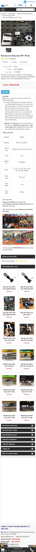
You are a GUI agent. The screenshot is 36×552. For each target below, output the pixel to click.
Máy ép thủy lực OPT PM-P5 (27, 313)
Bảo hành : (9, 72)
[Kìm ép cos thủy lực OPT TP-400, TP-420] (27, 355)
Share (5, 62)
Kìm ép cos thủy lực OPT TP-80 (27, 391)
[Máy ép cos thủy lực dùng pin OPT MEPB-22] (9, 277)
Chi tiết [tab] (5, 92)
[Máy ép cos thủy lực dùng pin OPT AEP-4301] (9, 303)
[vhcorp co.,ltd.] (18, 7)
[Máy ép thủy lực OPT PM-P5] (27, 303)
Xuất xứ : (9, 69)
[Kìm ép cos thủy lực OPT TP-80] (27, 380)
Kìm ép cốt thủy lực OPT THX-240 (27, 339)
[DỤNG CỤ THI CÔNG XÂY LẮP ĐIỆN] (4, 546)
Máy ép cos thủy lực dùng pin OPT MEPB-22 (9, 289)
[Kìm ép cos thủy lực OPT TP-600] (9, 380)
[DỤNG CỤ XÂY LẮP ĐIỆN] (32, 547)
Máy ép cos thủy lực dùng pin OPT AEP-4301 (9, 314)
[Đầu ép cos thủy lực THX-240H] (9, 329)
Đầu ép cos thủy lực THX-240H (9, 339)
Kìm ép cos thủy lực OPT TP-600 (9, 391)
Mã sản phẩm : (7, 66)
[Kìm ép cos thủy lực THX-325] (9, 355)
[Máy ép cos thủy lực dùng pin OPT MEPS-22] (27, 277)
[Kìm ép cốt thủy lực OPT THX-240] (27, 329)
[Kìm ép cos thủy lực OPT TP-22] (18, 33)
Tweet (14, 62)
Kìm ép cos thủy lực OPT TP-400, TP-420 (27, 366)
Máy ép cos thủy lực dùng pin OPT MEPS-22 (26, 289)
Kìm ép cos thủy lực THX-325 (9, 365)
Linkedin (24, 62)
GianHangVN (21, 551)
